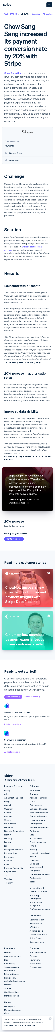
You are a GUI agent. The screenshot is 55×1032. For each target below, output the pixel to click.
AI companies (36, 838)
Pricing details (11, 724)
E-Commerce (36, 805)
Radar (7, 864)
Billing (6, 801)
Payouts (8, 860)
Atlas (6, 794)
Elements (8, 827)
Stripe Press (35, 963)
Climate (7, 812)
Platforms (34, 831)
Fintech (33, 845)
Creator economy (38, 842)
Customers (10, 13)
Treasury (8, 882)
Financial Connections (14, 831)
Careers (33, 956)
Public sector (36, 878)
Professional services (40, 874)
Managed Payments (13, 849)
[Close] (50, 1019)
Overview (36, 14)
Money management (39, 827)
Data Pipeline (10, 823)
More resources (11, 995)
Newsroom (35, 959)
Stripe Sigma (10, 871)
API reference (11, 751)
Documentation (37, 919)
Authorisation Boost (13, 797)
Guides (7, 952)
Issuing (7, 842)
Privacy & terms (11, 974)
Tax (6, 875)
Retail (32, 881)
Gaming (33, 849)
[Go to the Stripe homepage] (7, 775)
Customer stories (12, 956)
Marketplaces (36, 823)
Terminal (8, 879)
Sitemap (8, 988)
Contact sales (13, 538)
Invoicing (8, 838)
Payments (9, 857)
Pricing (7, 790)
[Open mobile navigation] (49, 4)
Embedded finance (38, 808)
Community (9, 963)
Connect (8, 816)
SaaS (32, 834)
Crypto (7, 820)
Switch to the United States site (19, 1025)
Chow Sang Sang (13, 72)
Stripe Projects (37, 938)
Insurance (34, 860)
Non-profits (35, 870)
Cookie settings (11, 992)
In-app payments (37, 820)
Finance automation (39, 812)
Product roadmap (38, 952)
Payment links (10, 853)
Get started (12, 696)
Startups (34, 794)
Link (6, 845)
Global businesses (38, 816)
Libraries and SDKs (38, 934)
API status (34, 927)
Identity (7, 834)
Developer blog (37, 942)
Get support (10, 1006)
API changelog (36, 930)
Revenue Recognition (14, 868)
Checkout (8, 808)
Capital (7, 805)
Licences (8, 984)
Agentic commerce (38, 797)
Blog (6, 959)
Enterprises (35, 790)
